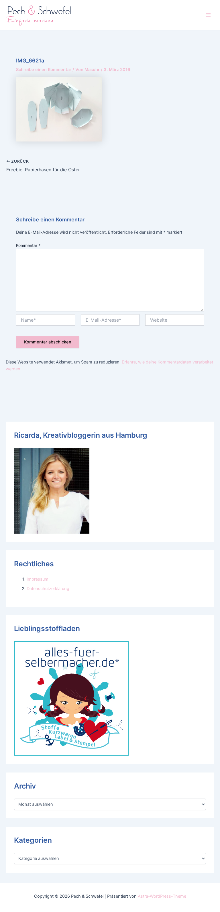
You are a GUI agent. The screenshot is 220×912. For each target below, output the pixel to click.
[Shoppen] (71, 698)
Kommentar (28, 245)
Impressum (37, 579)
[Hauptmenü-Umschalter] (208, 15)
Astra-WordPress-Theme (162, 896)
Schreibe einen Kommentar (43, 69)
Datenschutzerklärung (48, 588)
